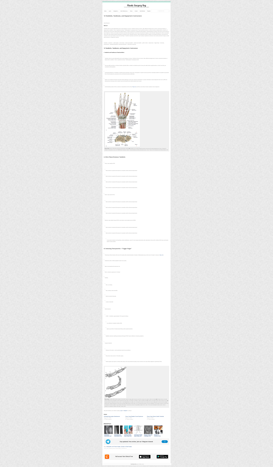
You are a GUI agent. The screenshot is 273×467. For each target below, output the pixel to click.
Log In (110, 11)
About (131, 11)
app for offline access (137, 464)
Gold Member (142, 11)
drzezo (114, 448)
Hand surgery (118, 448)
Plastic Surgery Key (136, 5)
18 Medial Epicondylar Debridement (112, 416)
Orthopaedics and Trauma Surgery (113, 446)
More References (124, 11)
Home (105, 11)
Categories (115, 11)
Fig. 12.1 (134, 86)
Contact (136, 11)
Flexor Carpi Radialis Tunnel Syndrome (134, 416)
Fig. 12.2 (161, 255)
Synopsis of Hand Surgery (126, 446)
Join (165, 441)
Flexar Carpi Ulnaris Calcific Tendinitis (155, 416)
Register (149, 11)
